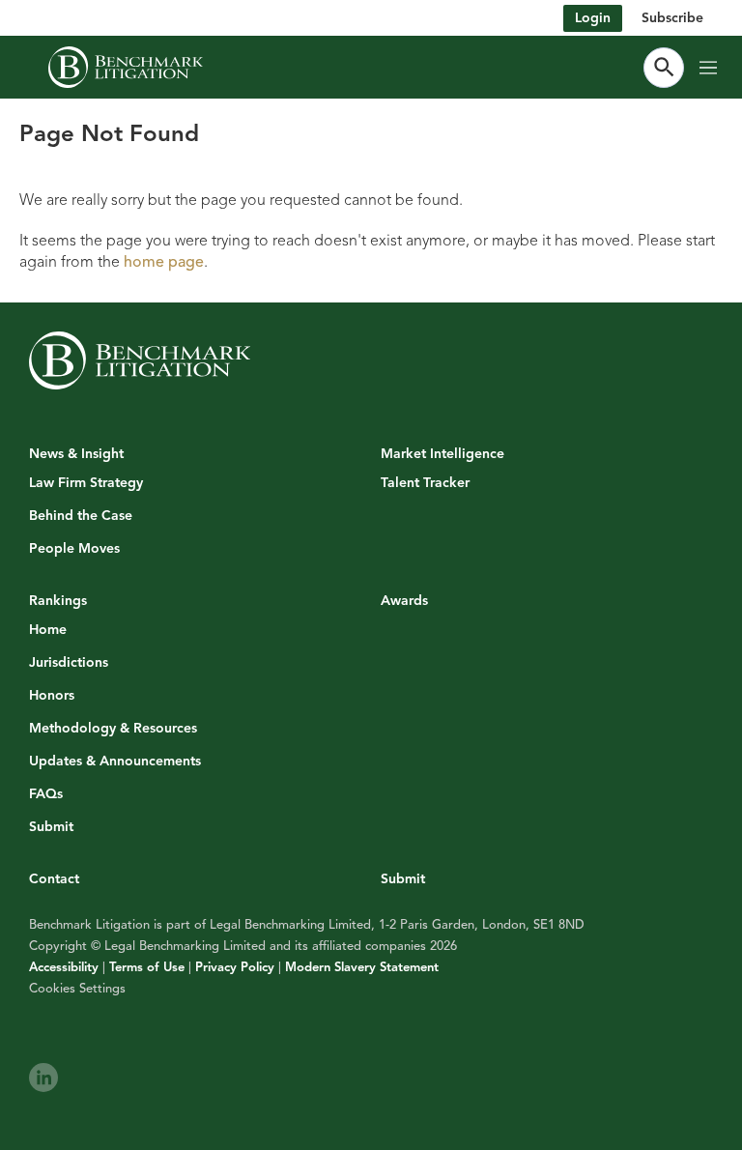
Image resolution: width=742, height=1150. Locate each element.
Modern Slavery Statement (362, 967)
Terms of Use (147, 967)
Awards (404, 600)
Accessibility (64, 967)
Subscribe (672, 18)
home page (164, 262)
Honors (51, 696)
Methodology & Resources (113, 728)
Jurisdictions (68, 663)
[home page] (125, 67)
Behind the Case (80, 516)
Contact (54, 879)
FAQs (46, 794)
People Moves (74, 549)
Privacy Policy (234, 967)
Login (593, 18)
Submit (51, 827)
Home (48, 630)
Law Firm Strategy (86, 483)
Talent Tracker (425, 483)
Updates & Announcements (115, 761)
